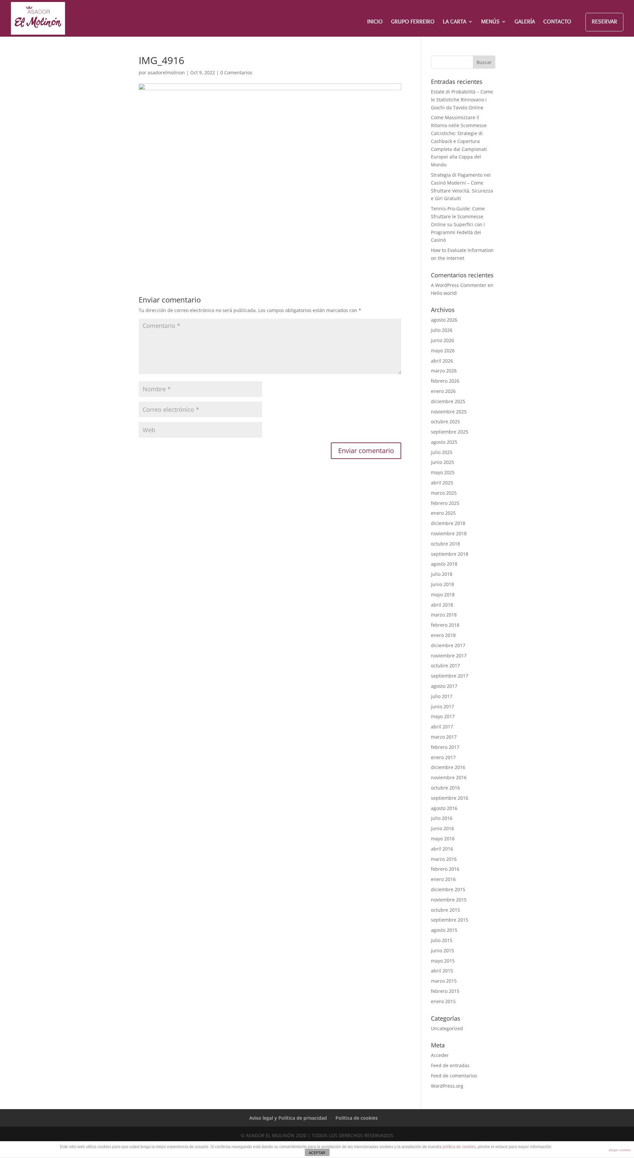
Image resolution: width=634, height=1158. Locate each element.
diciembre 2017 (448, 645)
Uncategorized (447, 1028)
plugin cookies (620, 1150)
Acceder (440, 1055)
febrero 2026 (445, 381)
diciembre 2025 (448, 401)
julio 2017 (441, 696)
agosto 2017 (444, 686)
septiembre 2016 (449, 798)
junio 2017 (442, 706)
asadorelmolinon (166, 72)
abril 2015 (442, 970)
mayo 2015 (443, 961)
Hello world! (444, 293)
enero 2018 (443, 635)
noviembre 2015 (449, 899)
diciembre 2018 (448, 523)
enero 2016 (443, 879)
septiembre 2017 (449, 676)
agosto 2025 (444, 442)
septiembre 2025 (449, 432)
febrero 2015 (445, 991)
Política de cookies (356, 1118)
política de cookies (459, 1146)
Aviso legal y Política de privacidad (288, 1118)
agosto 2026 (444, 320)
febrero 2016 (445, 869)
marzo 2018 (444, 615)
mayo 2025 (443, 472)
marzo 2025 (444, 493)
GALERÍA (524, 22)
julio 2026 (441, 330)
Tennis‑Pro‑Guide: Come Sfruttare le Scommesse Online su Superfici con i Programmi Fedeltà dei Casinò (458, 224)
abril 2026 (442, 361)
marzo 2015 (444, 981)
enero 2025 (443, 513)
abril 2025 (442, 482)
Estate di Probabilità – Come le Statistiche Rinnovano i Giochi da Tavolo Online (462, 99)
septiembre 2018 (449, 554)
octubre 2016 (445, 788)
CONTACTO (557, 22)
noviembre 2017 (449, 655)
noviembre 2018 (449, 533)
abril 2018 (442, 605)
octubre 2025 (445, 421)
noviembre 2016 (449, 777)
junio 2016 (442, 828)
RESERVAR (604, 21)
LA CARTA (454, 22)
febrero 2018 (445, 625)
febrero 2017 (445, 747)
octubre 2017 (445, 665)
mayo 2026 (443, 350)
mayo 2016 (443, 838)
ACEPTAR (317, 1153)
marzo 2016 (444, 859)
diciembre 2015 (448, 889)
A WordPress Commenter (458, 285)
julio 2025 (441, 452)
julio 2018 (441, 574)
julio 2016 (441, 818)
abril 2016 (442, 849)
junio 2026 (442, 340)
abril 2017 (442, 726)
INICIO (375, 22)
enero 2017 (443, 757)
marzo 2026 (444, 371)
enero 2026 (443, 391)
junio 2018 (442, 584)
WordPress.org (447, 1086)
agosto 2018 (444, 564)
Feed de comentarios (454, 1075)
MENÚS (490, 22)
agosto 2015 (444, 930)
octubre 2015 (445, 910)
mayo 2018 (443, 594)
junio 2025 (442, 462)
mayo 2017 (443, 716)
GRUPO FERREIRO (413, 22)
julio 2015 (441, 940)
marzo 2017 (444, 737)
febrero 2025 (445, 503)
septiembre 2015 (449, 920)
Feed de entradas (450, 1065)
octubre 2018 (445, 544)
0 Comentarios (236, 72)
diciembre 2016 (448, 767)
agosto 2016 (444, 808)
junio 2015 (442, 950)
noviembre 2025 (449, 411)
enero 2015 (443, 1001)
